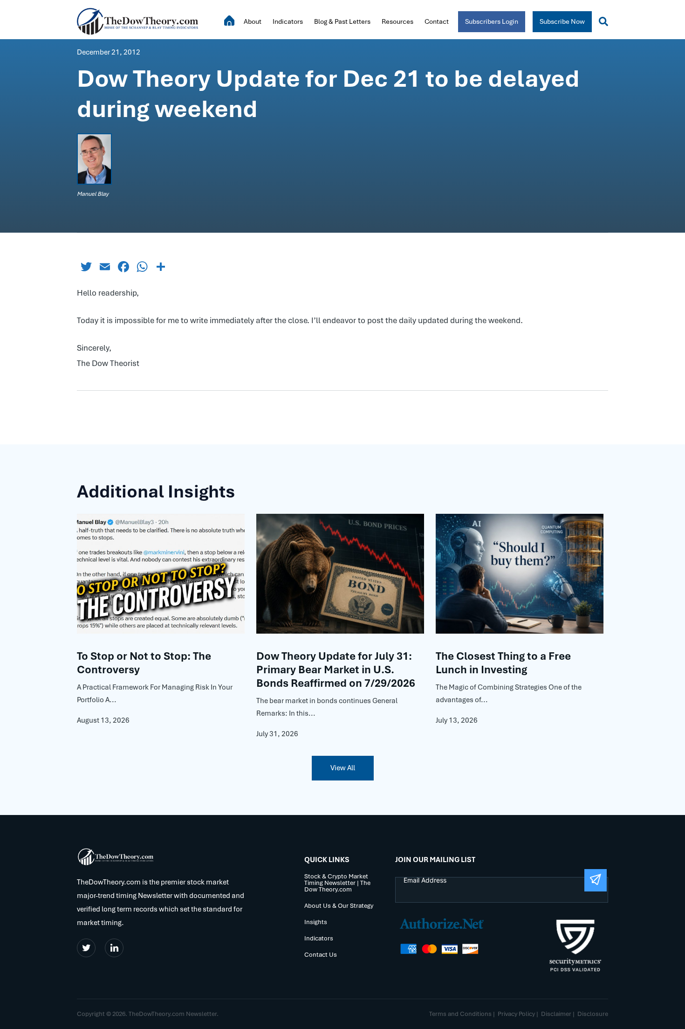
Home (229, 20)
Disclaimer (556, 1014)
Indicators (288, 21)
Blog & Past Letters (342, 21)
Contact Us (320, 955)
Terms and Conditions (460, 1014)
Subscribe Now (562, 21)
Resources (397, 21)
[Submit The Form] (595, 880)
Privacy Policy (516, 1014)
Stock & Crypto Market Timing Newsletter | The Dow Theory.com (337, 883)
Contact (437, 21)
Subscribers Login (491, 21)
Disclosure (592, 1014)
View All (342, 768)
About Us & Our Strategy (338, 906)
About (252, 21)
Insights (315, 922)
